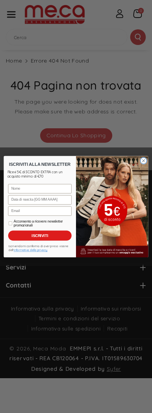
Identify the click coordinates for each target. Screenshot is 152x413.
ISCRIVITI (40, 235)
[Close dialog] (143, 160)
